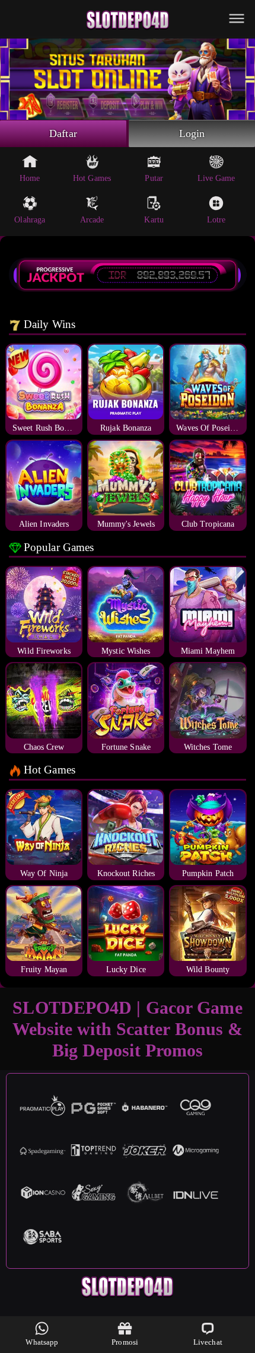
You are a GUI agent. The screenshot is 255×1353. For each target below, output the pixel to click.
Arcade (92, 219)
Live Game (216, 178)
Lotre (216, 219)
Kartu (154, 219)
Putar (154, 178)
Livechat (207, 1342)
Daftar (63, 133)
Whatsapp (42, 1342)
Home (30, 178)
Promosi (124, 1342)
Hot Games (92, 178)
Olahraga (29, 219)
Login (192, 133)
